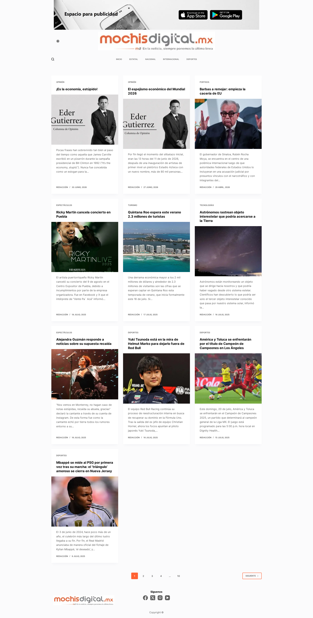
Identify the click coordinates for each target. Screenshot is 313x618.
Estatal (133, 59)
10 (178, 576)
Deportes (191, 59)
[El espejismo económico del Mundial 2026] (156, 124)
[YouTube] (167, 597)
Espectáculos (64, 205)
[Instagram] (160, 597)
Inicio (119, 59)
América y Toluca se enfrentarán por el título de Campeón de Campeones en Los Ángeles (225, 343)
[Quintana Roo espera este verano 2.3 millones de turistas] (156, 247)
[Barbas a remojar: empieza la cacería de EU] (228, 124)
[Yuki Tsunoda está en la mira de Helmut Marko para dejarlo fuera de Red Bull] (156, 378)
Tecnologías (207, 205)
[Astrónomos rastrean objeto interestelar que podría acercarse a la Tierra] (228, 251)
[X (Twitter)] (152, 597)
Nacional (150, 59)
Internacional (171, 59)
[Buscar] (52, 59)
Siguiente (251, 576)
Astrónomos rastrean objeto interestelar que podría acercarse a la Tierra (227, 216)
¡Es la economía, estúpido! (76, 89)
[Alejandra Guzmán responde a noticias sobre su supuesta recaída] (84, 374)
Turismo (132, 205)
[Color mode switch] (58, 41)
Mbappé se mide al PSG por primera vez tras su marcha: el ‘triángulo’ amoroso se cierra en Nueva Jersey (84, 467)
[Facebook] (145, 597)
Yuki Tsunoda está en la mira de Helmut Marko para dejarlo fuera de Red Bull (156, 343)
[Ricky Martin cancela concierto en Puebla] (84, 247)
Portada (204, 82)
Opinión (60, 82)
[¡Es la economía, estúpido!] (84, 120)
